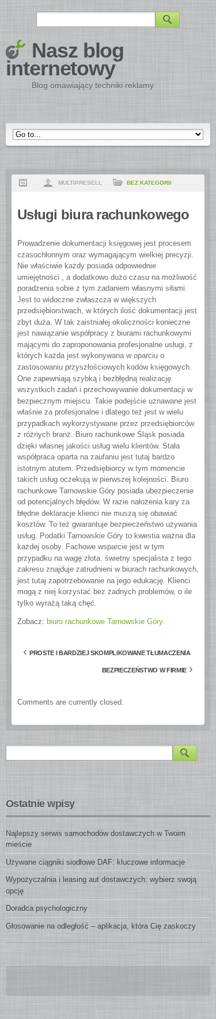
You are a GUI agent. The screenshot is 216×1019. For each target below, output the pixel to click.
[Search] (168, 20)
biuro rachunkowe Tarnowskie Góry (104, 621)
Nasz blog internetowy (65, 59)
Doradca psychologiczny (47, 908)
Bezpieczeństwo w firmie (144, 670)
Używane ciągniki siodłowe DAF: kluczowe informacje (95, 862)
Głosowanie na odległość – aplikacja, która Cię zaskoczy (101, 926)
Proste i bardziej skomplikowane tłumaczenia (110, 652)
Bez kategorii (149, 183)
